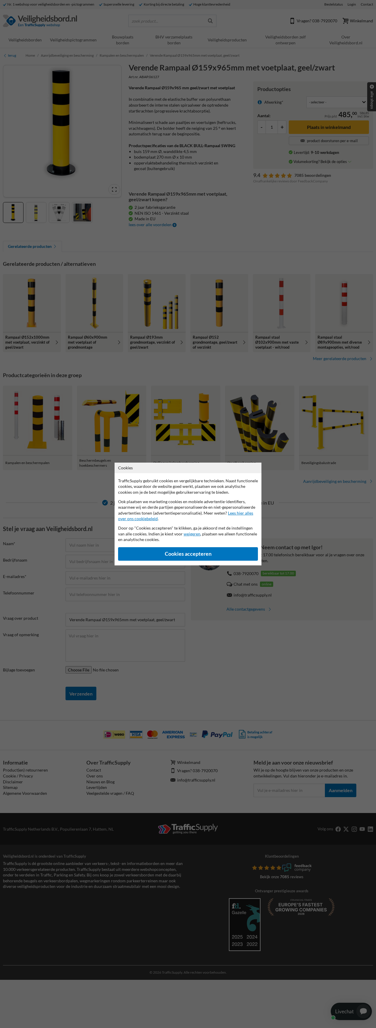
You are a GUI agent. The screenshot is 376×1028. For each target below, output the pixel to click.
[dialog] (188, 514)
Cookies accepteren (188, 554)
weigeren (192, 533)
